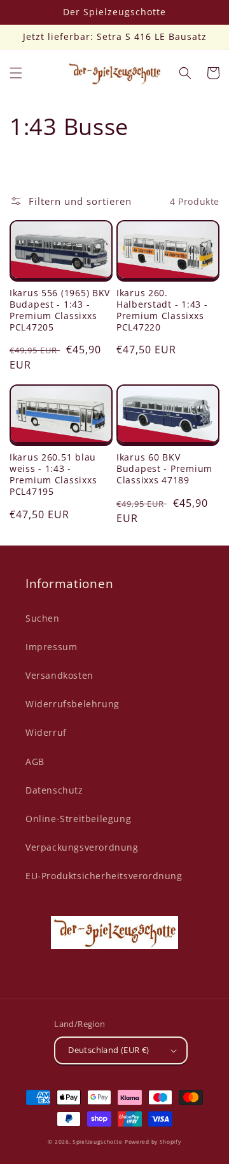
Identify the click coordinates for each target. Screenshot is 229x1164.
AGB (35, 761)
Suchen (42, 618)
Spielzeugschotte (97, 1141)
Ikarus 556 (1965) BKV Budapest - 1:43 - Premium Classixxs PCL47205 (60, 310)
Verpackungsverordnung (82, 847)
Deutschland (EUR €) (108, 1050)
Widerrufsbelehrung (72, 704)
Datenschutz (54, 790)
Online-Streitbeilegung (78, 819)
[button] (16, 73)
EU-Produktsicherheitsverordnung (104, 876)
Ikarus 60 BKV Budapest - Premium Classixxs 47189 (164, 469)
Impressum (51, 647)
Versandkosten (59, 675)
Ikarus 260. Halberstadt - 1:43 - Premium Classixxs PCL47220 (161, 310)
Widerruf (46, 732)
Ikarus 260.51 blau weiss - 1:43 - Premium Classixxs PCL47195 (53, 474)
